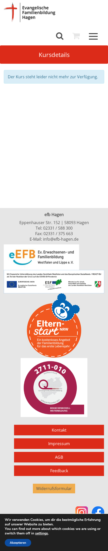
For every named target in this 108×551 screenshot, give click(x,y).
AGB (59, 457)
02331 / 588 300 (58, 228)
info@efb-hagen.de (61, 239)
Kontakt (59, 430)
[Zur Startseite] (35, 12)
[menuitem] (59, 36)
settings (41, 533)
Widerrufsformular (54, 488)
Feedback (59, 470)
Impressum (59, 443)
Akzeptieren (18, 543)
